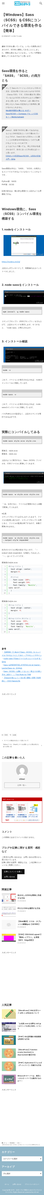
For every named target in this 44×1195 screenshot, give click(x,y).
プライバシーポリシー (32, 1184)
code (19, 36)
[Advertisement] (19, 710)
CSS (14, 36)
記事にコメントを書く (13, 871)
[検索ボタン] (40, 3)
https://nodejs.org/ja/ (11, 262)
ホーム (7, 1184)
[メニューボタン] (3, 3)
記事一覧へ (22, 785)
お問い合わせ (9, 877)
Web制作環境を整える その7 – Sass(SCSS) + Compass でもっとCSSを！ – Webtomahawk (22, 113)
